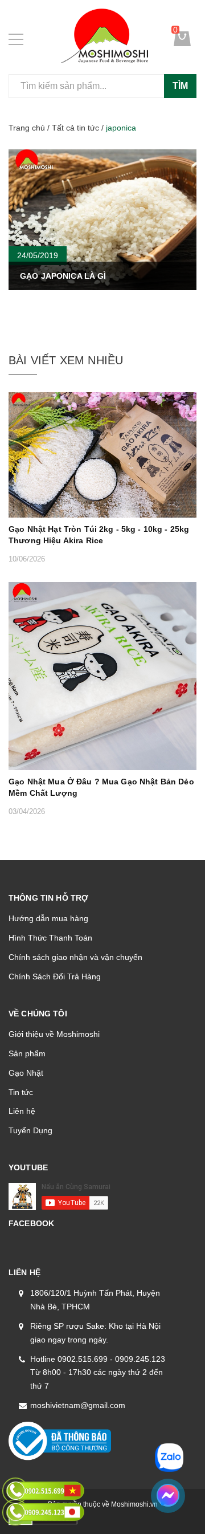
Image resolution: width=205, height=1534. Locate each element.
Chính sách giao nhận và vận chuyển (75, 957)
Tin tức (21, 1092)
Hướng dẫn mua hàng (48, 918)
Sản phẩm (27, 1053)
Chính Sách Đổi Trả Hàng (55, 976)
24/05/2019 (37, 255)
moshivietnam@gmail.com (77, 1405)
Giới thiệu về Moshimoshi (54, 1034)
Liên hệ (22, 1111)
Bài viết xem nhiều (66, 360)
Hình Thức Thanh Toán (50, 937)
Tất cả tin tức (75, 127)
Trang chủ (27, 127)
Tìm (180, 86)
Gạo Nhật (26, 1072)
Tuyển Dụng (30, 1130)
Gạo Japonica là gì (63, 275)
